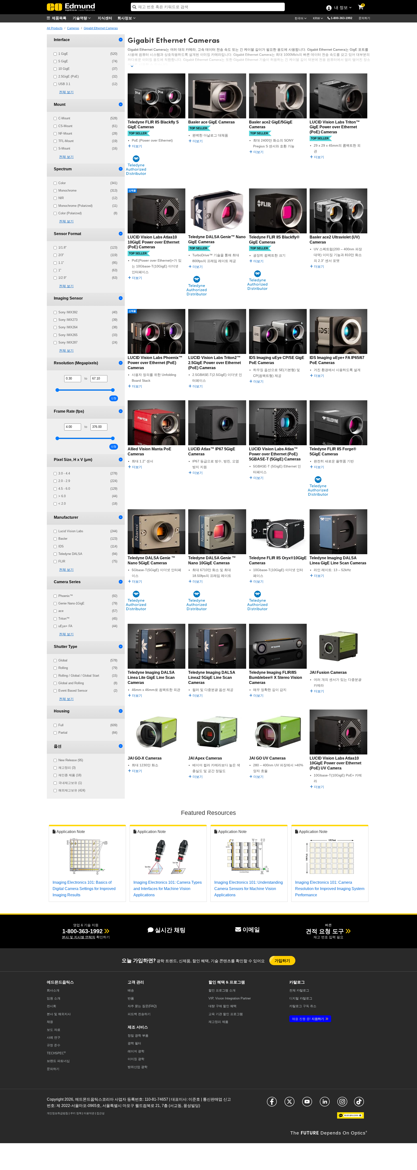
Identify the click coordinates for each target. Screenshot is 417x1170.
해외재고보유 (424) (71, 790)
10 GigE (87, 69)
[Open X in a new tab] (289, 1104)
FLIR (87, 561)
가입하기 (282, 960)
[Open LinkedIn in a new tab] (324, 1104)
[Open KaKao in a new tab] (350, 1118)
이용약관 (89, 1113)
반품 (131, 998)
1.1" (87, 263)
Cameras (73, 28)
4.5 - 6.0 (87, 488)
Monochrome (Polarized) (87, 206)
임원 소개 (53, 998)
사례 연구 (53, 1037)
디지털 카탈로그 (300, 998)
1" (87, 270)
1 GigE (87, 54)
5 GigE (87, 61)
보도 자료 (53, 1030)
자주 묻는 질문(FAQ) (142, 1006)
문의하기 (364, 18)
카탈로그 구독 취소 (302, 1006)
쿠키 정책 (76, 1113)
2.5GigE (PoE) (87, 76)
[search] (208, 7)
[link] (364, 3)
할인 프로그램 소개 (222, 990)
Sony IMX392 (87, 312)
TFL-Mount (87, 141)
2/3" (87, 255)
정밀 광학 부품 (138, 1035)
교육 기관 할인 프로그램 (225, 1014)
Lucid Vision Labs (87, 531)
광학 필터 (134, 1043)
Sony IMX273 (87, 320)
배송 (131, 990)
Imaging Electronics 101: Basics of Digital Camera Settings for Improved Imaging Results (84, 888)
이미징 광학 (136, 1059)
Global (87, 660)
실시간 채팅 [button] (170, 930)
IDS (87, 546)
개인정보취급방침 (57, 1113)
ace (87, 611)
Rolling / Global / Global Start (87, 675)
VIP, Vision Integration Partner (229, 998)
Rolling (87, 668)
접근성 (100, 1113)
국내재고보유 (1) (70, 783)
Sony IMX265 (87, 335)
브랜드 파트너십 (58, 1061)
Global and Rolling (87, 683)
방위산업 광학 (137, 1067)
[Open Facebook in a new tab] (272, 1104)
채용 (50, 1022)
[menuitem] (59, 18)
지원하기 (308, 1019)
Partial (87, 732)
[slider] (57, 390)
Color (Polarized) (87, 213)
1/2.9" (87, 278)
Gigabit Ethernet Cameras (101, 28)
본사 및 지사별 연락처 (78, 937)
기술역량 (80, 17)
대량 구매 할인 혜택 (222, 1006)
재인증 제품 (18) (69, 775)
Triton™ (87, 618)
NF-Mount (87, 133)
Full (87, 725)
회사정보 (125, 17)
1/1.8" (87, 247)
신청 (113, 398)
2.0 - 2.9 (87, 481)
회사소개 (53, 990)
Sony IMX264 (87, 327)
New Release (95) (70, 760)
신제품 (132, 190)
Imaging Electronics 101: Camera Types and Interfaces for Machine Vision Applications (167, 888)
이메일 (251, 929)
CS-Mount (87, 126)
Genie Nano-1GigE (87, 603)
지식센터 (105, 17)
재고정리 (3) (67, 767)
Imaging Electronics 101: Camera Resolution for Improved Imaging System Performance (329, 888)
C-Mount (87, 118)
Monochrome (87, 190)
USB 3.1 (87, 84)
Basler (87, 538)
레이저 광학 (136, 1051)
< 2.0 (87, 503)
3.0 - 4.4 (87, 473)
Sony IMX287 (87, 342)
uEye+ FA (87, 626)
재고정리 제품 (218, 1022)
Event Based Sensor (87, 690)
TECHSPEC (56, 1053)
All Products (55, 28)
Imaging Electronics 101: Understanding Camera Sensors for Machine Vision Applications (248, 888)
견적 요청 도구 (325, 931)
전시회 (51, 1006)
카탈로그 (299, 990)
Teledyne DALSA (87, 554)
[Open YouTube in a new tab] (307, 1104)
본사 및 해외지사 (59, 1014)
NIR (87, 198)
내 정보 (341, 8)
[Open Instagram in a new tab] (342, 1104)
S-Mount (87, 148)
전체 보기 (66, 92)
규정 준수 (53, 1045)
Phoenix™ (87, 596)
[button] (343, 18)
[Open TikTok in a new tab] (359, 1104)
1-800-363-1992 (341, 18)
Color (87, 183)
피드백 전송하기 (139, 1014)
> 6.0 (87, 496)
